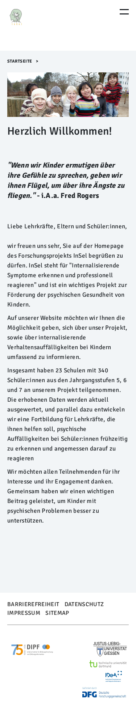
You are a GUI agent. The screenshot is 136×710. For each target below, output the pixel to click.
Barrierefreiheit (33, 604)
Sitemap (57, 613)
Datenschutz (84, 604)
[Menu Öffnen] (124, 11)
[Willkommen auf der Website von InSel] (38, 25)
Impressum (23, 613)
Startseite (19, 61)
